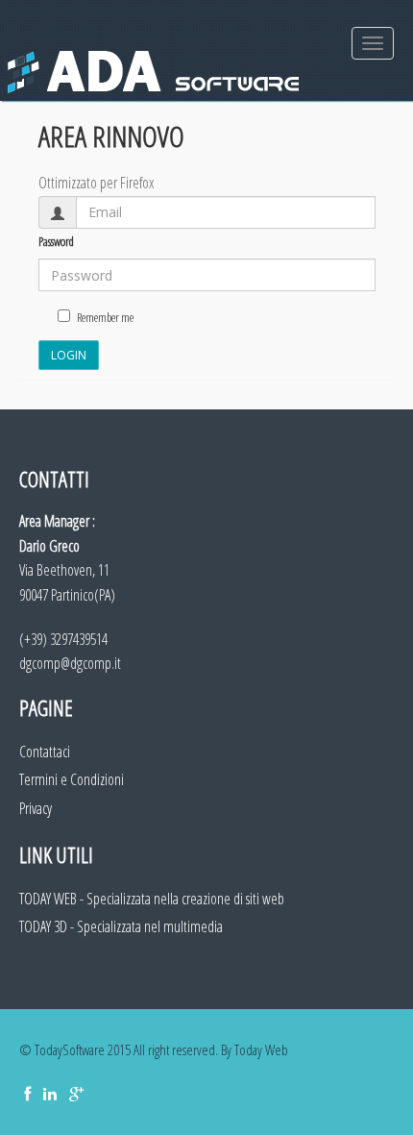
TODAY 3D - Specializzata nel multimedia (121, 926)
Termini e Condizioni (71, 779)
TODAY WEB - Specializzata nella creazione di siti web (151, 898)
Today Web (261, 1049)
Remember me (105, 317)
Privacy (35, 808)
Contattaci (44, 751)
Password (56, 241)
